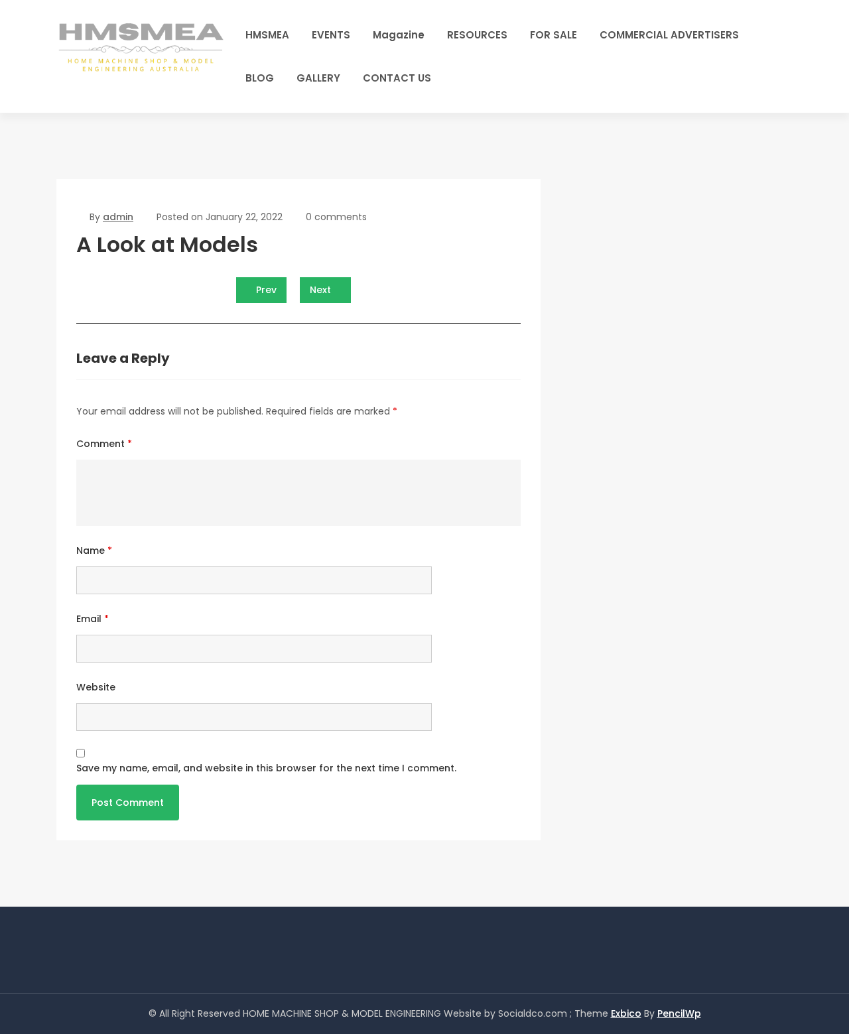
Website (95, 687)
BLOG (259, 78)
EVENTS (331, 35)
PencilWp (679, 1013)
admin (118, 217)
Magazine (398, 35)
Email (92, 618)
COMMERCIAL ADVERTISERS (669, 35)
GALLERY (318, 78)
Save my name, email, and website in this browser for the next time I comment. (266, 768)
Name (94, 550)
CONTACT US (397, 78)
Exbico (626, 1013)
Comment (104, 443)
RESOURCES (477, 35)
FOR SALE (553, 35)
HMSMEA (267, 35)
